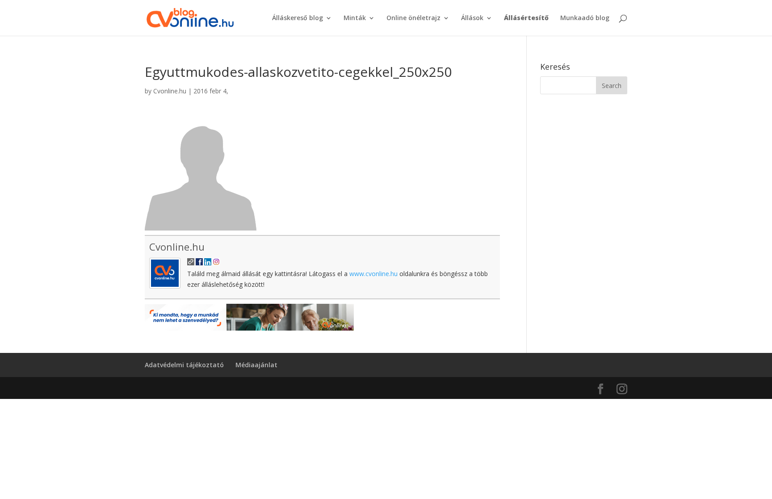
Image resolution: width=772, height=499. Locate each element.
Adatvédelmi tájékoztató (184, 365)
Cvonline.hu (169, 91)
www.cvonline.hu (373, 273)
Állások (472, 18)
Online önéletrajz (413, 18)
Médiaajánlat (256, 365)
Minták (355, 18)
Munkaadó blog (584, 18)
